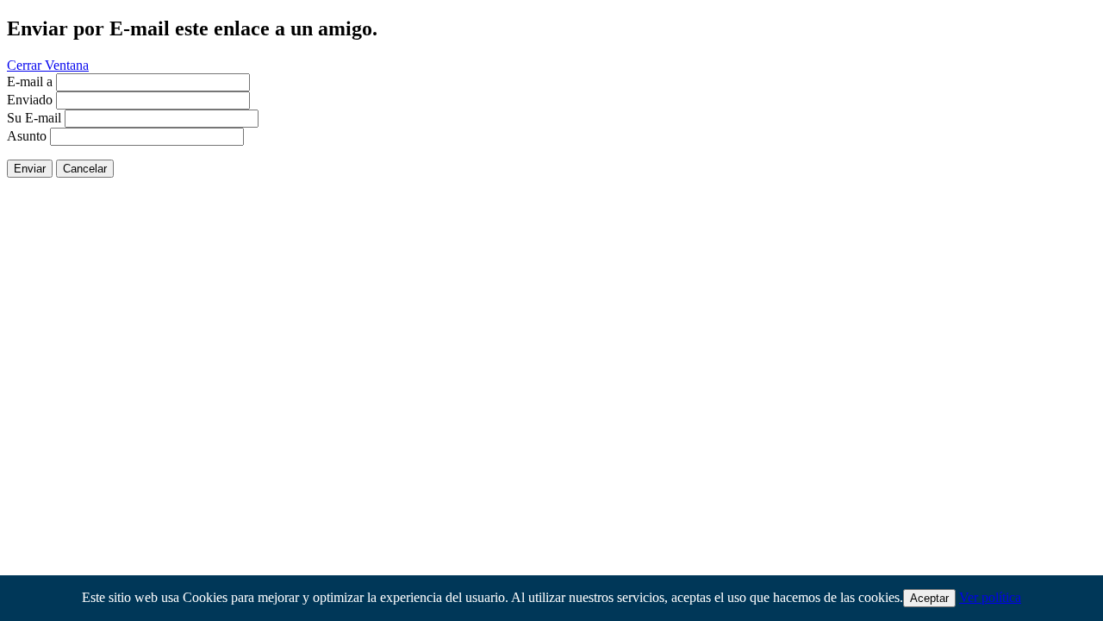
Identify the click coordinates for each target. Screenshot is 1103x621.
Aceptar (929, 598)
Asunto (27, 136)
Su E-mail (34, 117)
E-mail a (30, 81)
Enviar (30, 168)
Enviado (30, 99)
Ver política (990, 597)
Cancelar (85, 168)
